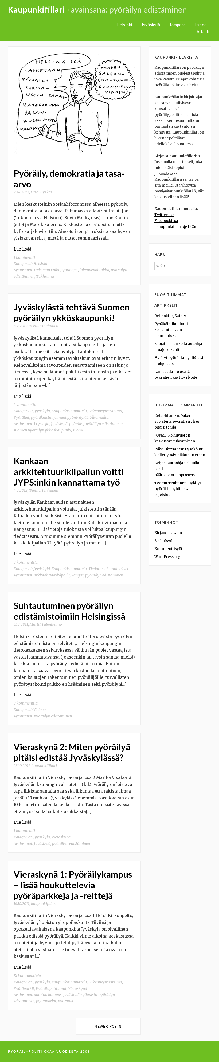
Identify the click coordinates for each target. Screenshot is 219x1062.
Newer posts (108, 1026)
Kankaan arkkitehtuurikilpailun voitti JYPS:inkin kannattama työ (68, 471)
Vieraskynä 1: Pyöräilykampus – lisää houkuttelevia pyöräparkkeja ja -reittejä (73, 885)
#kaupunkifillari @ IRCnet (177, 226)
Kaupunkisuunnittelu (69, 411)
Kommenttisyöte (169, 549)
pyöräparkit (46, 1001)
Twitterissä (164, 215)
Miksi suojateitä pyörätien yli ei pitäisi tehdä (176, 421)
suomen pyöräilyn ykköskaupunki (42, 430)
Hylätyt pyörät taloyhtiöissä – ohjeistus (177, 489)
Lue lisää (22, 249)
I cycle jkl (41, 423)
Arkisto (204, 31)
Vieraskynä (61, 837)
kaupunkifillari (44, 765)
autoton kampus (48, 994)
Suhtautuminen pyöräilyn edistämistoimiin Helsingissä (69, 610)
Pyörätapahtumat (51, 988)
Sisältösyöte (165, 541)
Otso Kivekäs (41, 192)
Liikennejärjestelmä (105, 411)
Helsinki (124, 24)
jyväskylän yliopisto (80, 994)
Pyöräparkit (24, 988)
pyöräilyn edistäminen (104, 423)
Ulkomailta (99, 417)
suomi (78, 430)
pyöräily (76, 423)
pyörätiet (65, 1001)
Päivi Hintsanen (168, 449)
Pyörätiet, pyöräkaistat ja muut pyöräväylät (51, 417)
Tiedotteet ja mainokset (108, 568)
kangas (77, 575)
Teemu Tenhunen (43, 326)
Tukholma (45, 276)
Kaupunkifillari (36, 9)
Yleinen (39, 709)
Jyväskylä (150, 24)
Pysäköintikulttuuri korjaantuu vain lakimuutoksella (171, 330)
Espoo (201, 24)
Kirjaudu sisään (168, 533)
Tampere (177, 24)
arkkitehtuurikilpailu (52, 575)
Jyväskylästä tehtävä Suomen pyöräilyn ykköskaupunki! (72, 312)
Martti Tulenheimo (46, 624)
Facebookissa (166, 221)
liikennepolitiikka (94, 270)
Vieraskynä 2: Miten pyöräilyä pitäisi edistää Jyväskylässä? (72, 752)
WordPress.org (167, 557)
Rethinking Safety (170, 316)
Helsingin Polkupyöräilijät (56, 270)
